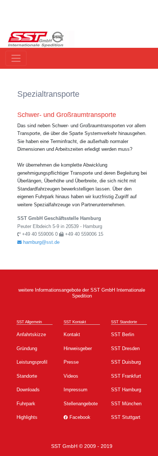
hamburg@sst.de (41, 242)
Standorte (27, 376)
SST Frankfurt (126, 376)
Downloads (28, 389)
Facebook (79, 417)
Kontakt (72, 334)
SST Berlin (122, 334)
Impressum (75, 389)
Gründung (27, 348)
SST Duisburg (126, 362)
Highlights (27, 417)
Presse (71, 362)
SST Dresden (125, 348)
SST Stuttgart (125, 417)
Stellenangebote (81, 403)
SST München (126, 403)
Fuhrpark (26, 403)
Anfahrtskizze (31, 334)
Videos (71, 376)
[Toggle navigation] (16, 58)
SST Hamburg (126, 389)
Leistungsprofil (32, 362)
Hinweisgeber (78, 348)
